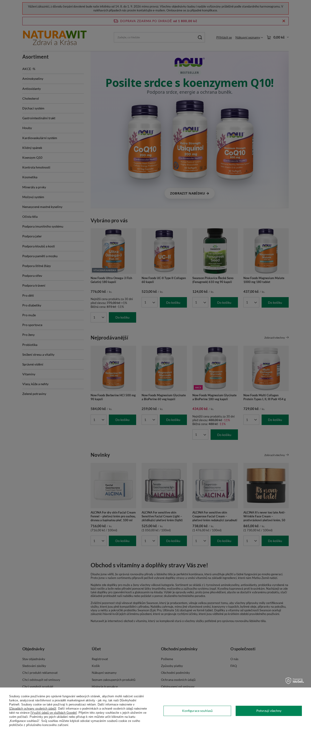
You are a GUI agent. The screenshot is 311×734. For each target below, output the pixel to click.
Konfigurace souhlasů (197, 711)
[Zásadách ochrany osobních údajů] (32, 708)
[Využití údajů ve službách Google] (54, 712)
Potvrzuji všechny (268, 711)
